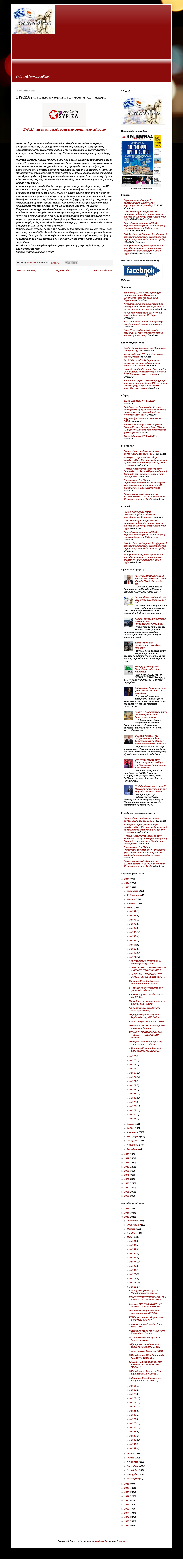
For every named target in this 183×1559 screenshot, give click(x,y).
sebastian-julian (100, 1541)
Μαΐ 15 (133, 1056)
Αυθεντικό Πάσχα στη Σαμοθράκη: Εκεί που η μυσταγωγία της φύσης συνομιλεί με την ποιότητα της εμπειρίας (144, 306)
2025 (127, 1192)
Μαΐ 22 (133, 1085)
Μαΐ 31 (133, 1119)
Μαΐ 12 (133, 949)
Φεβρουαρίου (134, 895)
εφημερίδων (148, 188)
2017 (127, 1158)
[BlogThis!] (68, 262)
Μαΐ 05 (133, 924)
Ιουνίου (131, 1124)
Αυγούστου (133, 1132)
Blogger (121, 1541)
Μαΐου (130, 908)
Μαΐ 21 (133, 1081)
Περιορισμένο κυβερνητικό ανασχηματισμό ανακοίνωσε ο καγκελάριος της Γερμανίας (139, 203)
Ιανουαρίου (133, 891)
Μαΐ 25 (133, 1094)
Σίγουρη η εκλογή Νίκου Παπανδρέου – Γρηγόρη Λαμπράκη (147, 669)
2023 (127, 1183)
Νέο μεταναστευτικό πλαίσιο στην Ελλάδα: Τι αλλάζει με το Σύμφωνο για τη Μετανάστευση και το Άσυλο (144, 496)
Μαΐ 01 (133, 911)
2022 (127, 1179)
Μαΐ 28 (133, 1106)
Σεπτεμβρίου (133, 1136)
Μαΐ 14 (133, 957)
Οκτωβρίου (133, 1140)
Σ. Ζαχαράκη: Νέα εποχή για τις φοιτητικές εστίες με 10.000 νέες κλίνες (151, 690)
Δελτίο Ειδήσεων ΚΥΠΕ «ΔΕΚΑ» (140, 401)
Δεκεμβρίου (133, 1149)
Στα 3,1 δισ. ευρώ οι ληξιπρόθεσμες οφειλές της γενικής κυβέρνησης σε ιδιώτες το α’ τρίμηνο (142, 363)
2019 (127, 1167)
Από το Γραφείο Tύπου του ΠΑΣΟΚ (146, 1021)
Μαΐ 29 (133, 1110)
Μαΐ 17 (133, 1064)
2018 (127, 1162)
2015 (127, 887)
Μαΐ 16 (133, 1060)
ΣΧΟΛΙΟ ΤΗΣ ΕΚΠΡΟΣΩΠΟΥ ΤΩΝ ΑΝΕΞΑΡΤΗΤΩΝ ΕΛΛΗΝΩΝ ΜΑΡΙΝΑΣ (145, 1035)
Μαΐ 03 (133, 915)
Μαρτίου (131, 899)
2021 (127, 1175)
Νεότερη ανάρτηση (26, 270)
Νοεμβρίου (133, 1145)
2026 (127, 1196)
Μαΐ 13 (133, 953)
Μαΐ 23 (133, 1089)
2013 (127, 879)
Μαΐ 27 (133, 1102)
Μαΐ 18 (133, 1069)
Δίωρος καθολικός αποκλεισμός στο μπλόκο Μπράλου (148, 645)
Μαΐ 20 (133, 1077)
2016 (127, 1154)
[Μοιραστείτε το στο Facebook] (73, 262)
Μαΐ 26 (133, 1098)
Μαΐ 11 (132, 945)
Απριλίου (132, 903)
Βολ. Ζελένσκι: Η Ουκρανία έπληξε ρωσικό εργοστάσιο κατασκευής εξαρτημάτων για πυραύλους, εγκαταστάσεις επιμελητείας (145, 237)
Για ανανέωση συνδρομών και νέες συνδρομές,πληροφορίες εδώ (150, 600)
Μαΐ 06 (133, 928)
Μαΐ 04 (133, 920)
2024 (127, 1187)
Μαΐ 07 (133, 932)
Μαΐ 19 (133, 1073)
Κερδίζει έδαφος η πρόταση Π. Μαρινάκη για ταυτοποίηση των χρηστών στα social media (151, 789)
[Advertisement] (91, 54)
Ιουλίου (131, 1128)
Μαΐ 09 (133, 940)
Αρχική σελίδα (62, 270)
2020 (127, 1171)
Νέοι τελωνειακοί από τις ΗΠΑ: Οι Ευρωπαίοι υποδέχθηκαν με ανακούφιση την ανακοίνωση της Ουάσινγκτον (144, 225)
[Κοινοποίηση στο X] (71, 262)
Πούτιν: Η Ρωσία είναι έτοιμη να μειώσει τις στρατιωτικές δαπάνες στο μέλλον (151, 714)
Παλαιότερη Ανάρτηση (100, 270)
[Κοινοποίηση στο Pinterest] (76, 262)
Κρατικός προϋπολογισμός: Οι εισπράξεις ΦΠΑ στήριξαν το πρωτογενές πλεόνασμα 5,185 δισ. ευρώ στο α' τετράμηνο (145, 371)
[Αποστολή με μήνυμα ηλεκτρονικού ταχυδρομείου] (66, 262)
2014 (127, 883)
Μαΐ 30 (133, 1114)
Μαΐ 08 (133, 936)
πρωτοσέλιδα (136, 188)
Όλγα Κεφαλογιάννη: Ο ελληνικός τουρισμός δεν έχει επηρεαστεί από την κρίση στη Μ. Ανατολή (144, 333)
